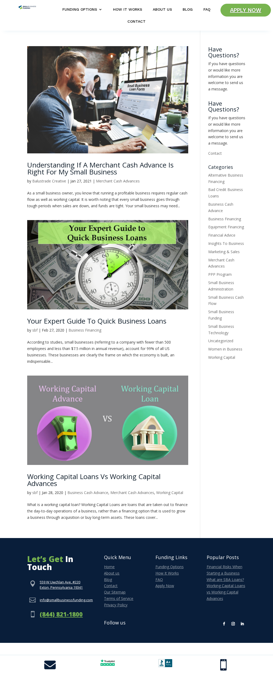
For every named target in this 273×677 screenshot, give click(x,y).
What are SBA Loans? (225, 579)
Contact (136, 21)
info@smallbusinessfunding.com (66, 600)
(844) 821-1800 (61, 614)
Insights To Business (226, 243)
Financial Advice (221, 235)
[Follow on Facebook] (224, 623)
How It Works (127, 9)
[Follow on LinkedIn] (242, 623)
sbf (35, 330)
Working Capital (169, 492)
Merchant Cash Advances (118, 181)
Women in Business (225, 349)
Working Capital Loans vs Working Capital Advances (93, 480)
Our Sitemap (115, 592)
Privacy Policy (115, 604)
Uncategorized (220, 340)
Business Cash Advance (87, 492)
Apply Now (245, 10)
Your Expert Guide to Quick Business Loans (96, 321)
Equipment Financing (226, 226)
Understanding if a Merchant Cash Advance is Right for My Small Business (100, 168)
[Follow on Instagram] (233, 623)
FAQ (206, 9)
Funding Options (79, 9)
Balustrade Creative (49, 181)
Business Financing (85, 330)
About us (111, 573)
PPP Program (220, 274)
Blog (188, 9)
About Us (162, 9)
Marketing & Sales (224, 251)
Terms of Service (118, 598)
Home (109, 566)
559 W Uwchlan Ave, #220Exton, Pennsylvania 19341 (61, 585)
